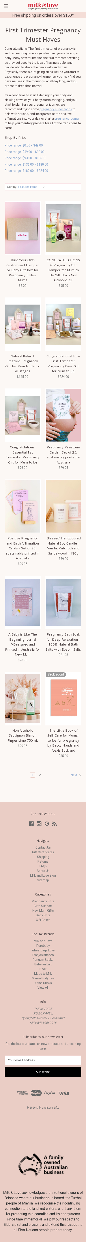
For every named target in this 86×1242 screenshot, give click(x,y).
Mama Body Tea (43, 978)
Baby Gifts (43, 915)
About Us (43, 871)
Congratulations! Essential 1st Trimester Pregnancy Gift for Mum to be (22, 454)
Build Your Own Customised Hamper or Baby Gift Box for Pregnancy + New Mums (22, 270)
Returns (43, 861)
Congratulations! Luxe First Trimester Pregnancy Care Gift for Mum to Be (63, 363)
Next (74, 775)
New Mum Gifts (43, 910)
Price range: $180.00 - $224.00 (26, 171)
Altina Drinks (43, 983)
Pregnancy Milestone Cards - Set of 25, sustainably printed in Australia (63, 454)
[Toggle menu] (6, 6)
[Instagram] (39, 823)
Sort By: (12, 186)
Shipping (43, 857)
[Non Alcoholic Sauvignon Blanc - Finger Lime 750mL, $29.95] (22, 698)
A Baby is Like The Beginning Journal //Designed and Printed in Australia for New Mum (22, 644)
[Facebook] (31, 823)
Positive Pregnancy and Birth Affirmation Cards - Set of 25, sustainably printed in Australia (22, 548)
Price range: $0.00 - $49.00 (24, 145)
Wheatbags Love (43, 950)
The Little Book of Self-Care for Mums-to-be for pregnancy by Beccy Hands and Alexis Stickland (63, 740)
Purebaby (43, 945)
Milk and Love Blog (43, 875)
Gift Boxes (43, 920)
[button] (43, 1165)
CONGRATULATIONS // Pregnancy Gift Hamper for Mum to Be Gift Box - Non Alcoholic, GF (63, 270)
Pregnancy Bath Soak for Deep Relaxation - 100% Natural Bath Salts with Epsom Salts (63, 642)
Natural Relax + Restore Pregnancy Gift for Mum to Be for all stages (22, 363)
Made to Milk (43, 973)
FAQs (43, 866)
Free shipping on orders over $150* (43, 15)
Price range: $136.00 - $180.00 (26, 164)
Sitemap (43, 880)
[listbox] (32, 187)
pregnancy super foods (55, 109)
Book (43, 969)
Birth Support (43, 906)
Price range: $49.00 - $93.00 (25, 152)
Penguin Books (43, 959)
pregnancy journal (66, 118)
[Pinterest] (47, 823)
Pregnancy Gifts (43, 901)
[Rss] (54, 823)
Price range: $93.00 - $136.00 (25, 158)
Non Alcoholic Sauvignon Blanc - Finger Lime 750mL (23, 735)
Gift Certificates (43, 852)
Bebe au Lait (43, 964)
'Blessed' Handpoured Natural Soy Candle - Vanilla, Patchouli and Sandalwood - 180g (63, 545)
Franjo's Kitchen (43, 955)
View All (43, 987)
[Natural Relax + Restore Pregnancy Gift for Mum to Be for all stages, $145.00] (22, 324)
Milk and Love (43, 941)
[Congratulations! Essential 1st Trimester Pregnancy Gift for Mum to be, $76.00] (22, 415)
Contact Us (43, 847)
